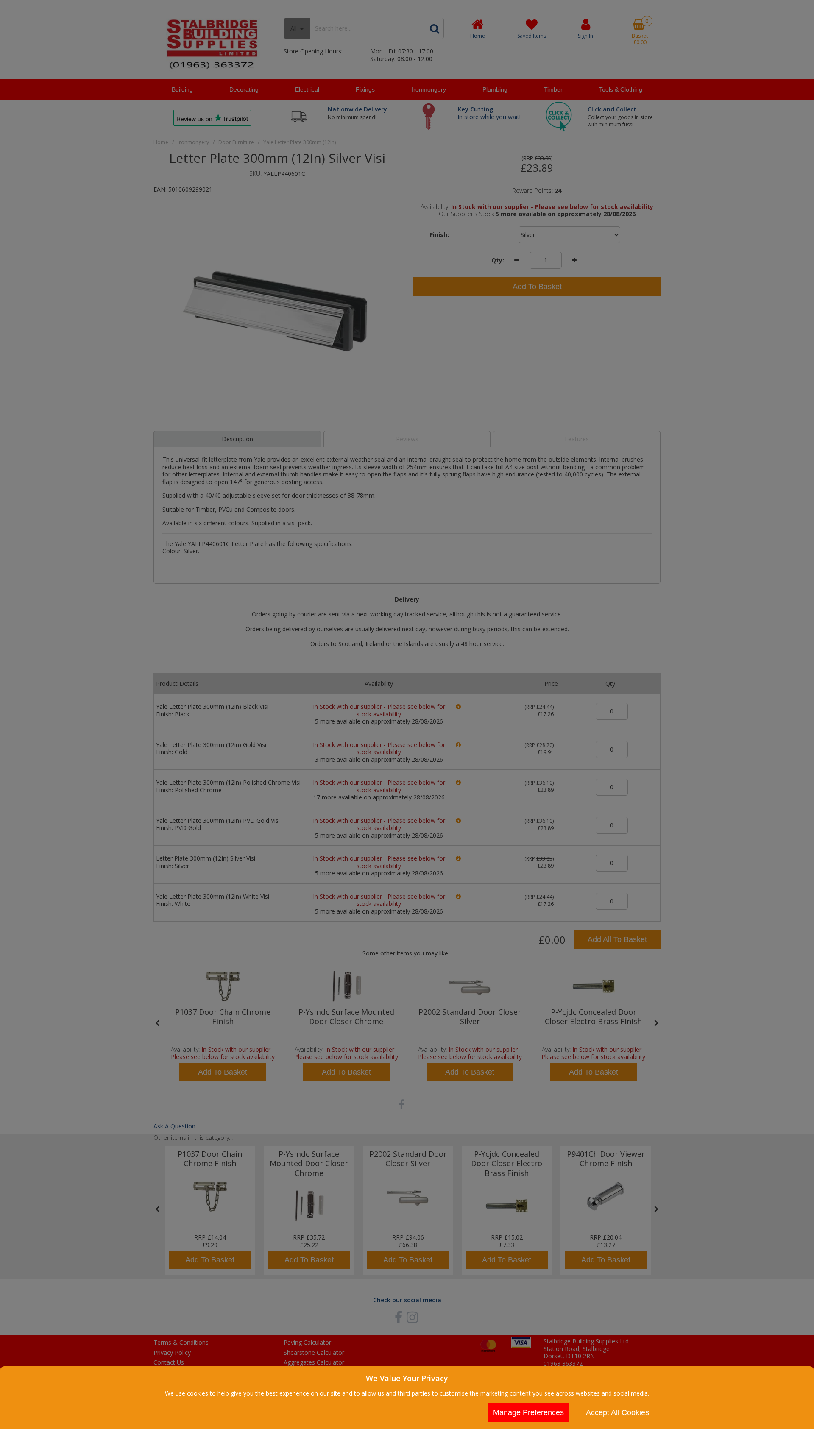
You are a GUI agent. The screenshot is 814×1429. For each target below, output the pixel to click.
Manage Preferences (528, 1412)
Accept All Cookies (617, 1412)
